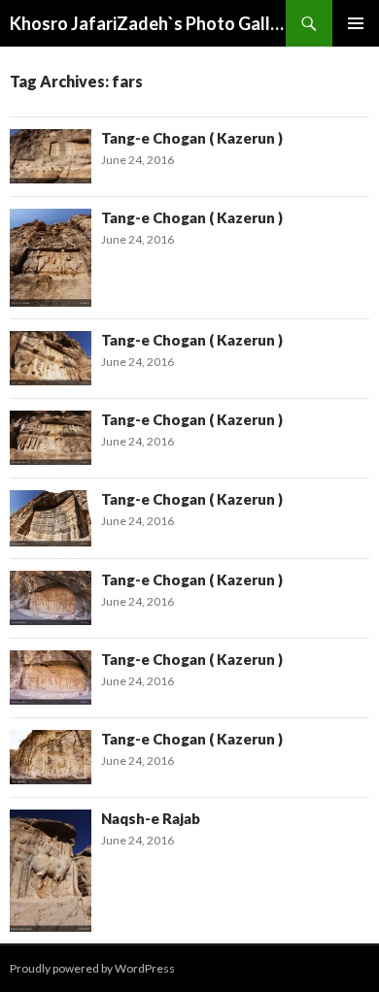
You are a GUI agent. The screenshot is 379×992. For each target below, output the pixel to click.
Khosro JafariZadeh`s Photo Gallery (148, 23)
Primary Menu (355, 23)
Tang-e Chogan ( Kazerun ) (192, 138)
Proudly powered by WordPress (92, 968)
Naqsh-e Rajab (150, 818)
